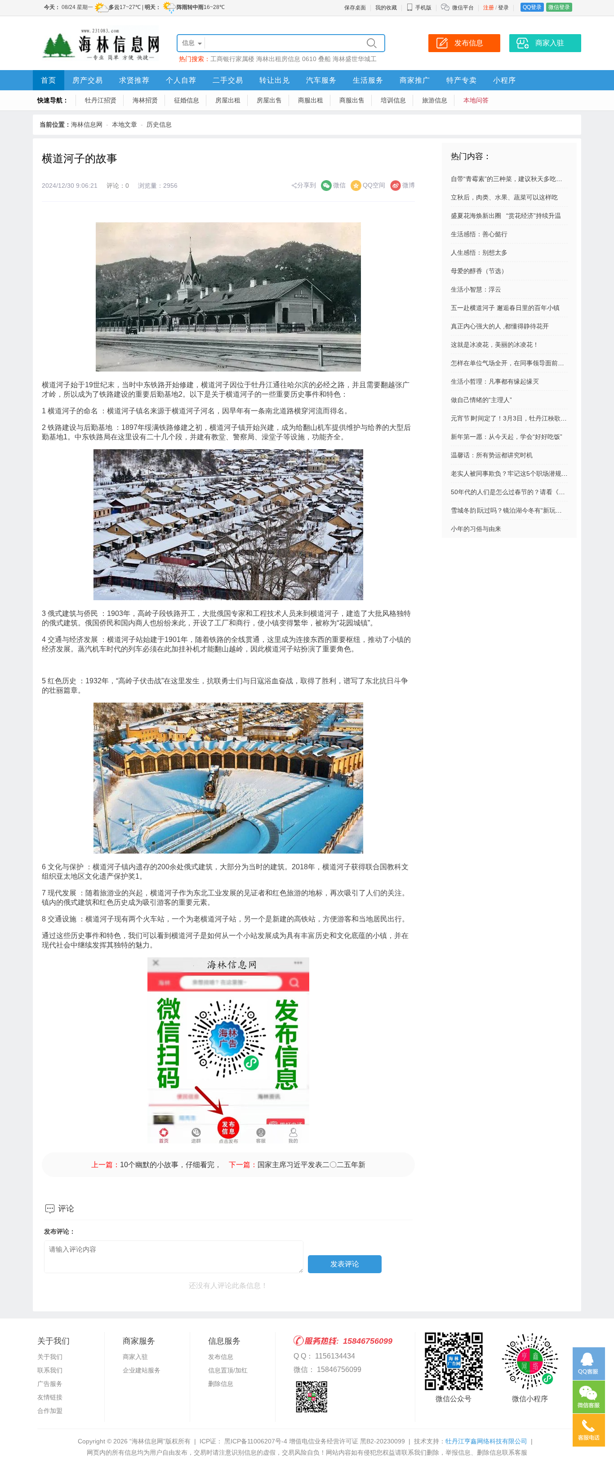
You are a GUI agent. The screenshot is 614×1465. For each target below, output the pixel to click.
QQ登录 (532, 7)
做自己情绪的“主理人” (481, 399)
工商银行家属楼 (232, 58)
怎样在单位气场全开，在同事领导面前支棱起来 (517, 363)
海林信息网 (86, 124)
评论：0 (118, 185)
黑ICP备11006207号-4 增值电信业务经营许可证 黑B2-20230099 (313, 1441)
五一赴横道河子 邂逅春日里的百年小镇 (505, 307)
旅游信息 (434, 100)
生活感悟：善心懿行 (479, 234)
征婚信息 (186, 100)
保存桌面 (355, 7)
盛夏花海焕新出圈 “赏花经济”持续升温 (506, 215)
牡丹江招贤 (100, 100)
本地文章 (124, 124)
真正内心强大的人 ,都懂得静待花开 (500, 326)
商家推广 (415, 80)
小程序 (504, 80)
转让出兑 (274, 80)
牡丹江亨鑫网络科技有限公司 (486, 1441)
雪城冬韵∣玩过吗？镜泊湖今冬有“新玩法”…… (514, 510)
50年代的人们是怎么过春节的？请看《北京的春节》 (523, 492)
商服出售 (352, 100)
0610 (309, 58)
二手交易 (228, 80)
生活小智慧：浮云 (476, 289)
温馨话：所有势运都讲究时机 (492, 455)
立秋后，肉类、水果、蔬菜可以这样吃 (504, 197)
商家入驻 (135, 1356)
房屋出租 (227, 100)
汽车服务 (321, 80)
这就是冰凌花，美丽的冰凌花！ (495, 344)
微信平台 (463, 7)
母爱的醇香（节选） (479, 270)
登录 (503, 7)
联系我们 (49, 1370)
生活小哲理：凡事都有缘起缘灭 (495, 381)
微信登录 (559, 7)
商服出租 (310, 100)
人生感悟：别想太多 (479, 252)
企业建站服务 (141, 1370)
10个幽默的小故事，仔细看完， (171, 1164)
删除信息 (220, 1383)
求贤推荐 (134, 80)
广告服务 (49, 1383)
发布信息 (220, 1356)
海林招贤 (145, 100)
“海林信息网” (147, 1441)
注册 (488, 7)
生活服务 (368, 80)
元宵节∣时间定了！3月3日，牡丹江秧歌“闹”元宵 (517, 418)
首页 (48, 80)
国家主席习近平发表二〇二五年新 (311, 1164)
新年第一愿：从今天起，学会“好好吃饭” (506, 436)
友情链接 (49, 1397)
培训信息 (393, 100)
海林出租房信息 (278, 58)
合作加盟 (49, 1410)
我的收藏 (386, 7)
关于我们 (49, 1356)
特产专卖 (461, 80)
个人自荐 (181, 80)
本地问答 (476, 100)
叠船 (324, 58)
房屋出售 (269, 100)
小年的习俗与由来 (476, 528)
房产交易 (87, 80)
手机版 (423, 7)
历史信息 (159, 124)
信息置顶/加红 (228, 1370)
